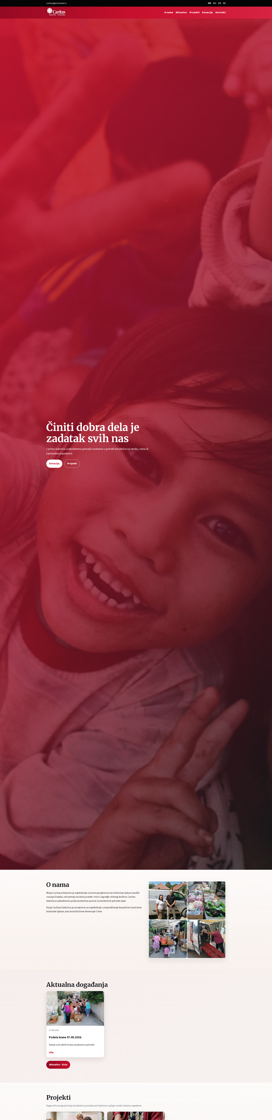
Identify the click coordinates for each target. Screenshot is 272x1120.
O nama (168, 12)
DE (224, 3)
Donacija (207, 12)
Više (51, 1052)
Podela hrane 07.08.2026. (65, 1037)
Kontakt (220, 12)
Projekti (195, 12)
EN (219, 3)
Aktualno (181, 12)
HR (209, 3)
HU (214, 3)
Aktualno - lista (58, 1064)
